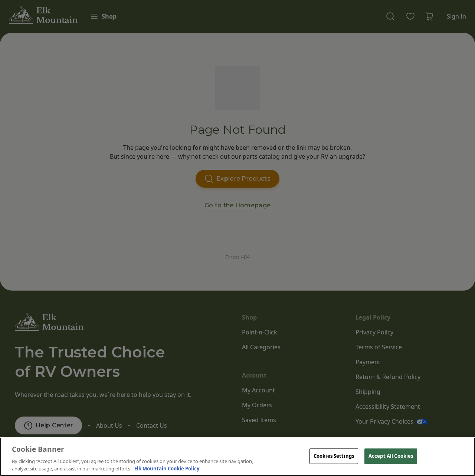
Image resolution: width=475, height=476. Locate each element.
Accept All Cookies (390, 456)
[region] (237, 456)
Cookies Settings (334, 456)
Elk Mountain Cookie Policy (166, 468)
